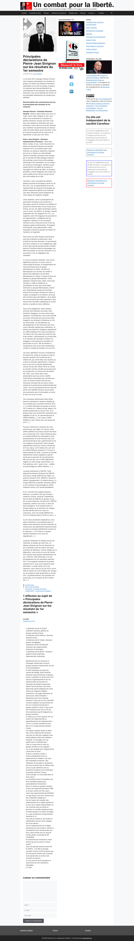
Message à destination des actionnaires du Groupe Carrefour (97, 152)
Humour (83, 13)
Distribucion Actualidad (94, 31)
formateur (95, 78)
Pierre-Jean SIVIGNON (32, 587)
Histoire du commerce (59, 13)
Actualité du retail (35, 13)
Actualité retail (29, 585)
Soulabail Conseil (92, 52)
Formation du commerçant (95, 37)
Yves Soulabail (103, 99)
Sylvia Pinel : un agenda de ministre (35, 589)
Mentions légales (26, 930)
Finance (46, 13)
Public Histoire (91, 49)
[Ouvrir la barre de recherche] (111, 13)
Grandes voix (73, 13)
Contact (101, 13)
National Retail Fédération (95, 43)
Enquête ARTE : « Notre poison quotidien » (38, 591)
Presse (55, 930)
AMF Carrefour (91, 28)
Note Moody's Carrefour (95, 46)
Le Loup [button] (91, 13)
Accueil (24, 13)
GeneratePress (87, 938)
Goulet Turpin (91, 40)
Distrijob (89, 34)
